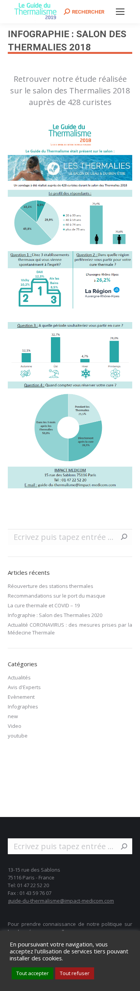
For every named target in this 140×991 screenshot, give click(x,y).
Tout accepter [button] (32, 973)
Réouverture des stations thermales (50, 586)
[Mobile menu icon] (120, 12)
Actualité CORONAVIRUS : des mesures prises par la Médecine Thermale (70, 628)
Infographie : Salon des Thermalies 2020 (55, 615)
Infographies (23, 706)
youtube (18, 735)
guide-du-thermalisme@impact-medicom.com (61, 900)
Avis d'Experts (24, 687)
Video (14, 725)
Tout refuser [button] (74, 973)
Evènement (21, 696)
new (13, 716)
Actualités (19, 677)
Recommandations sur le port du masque (56, 595)
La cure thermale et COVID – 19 (44, 605)
